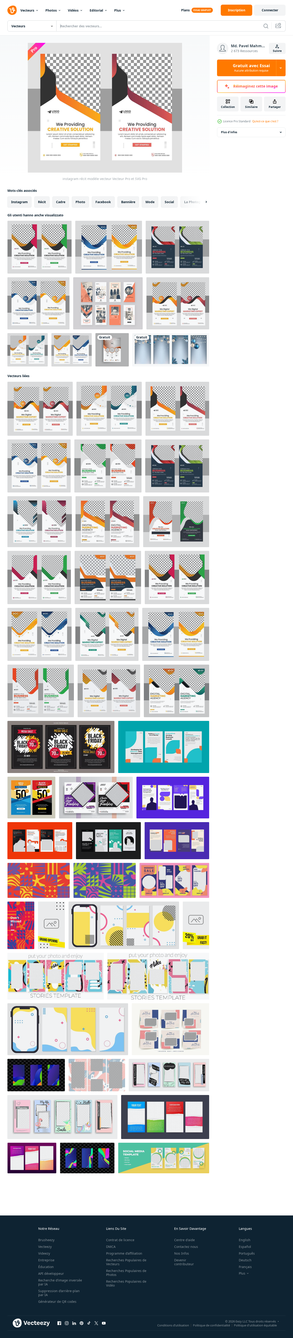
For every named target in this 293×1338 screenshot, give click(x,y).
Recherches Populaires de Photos (126, 1273)
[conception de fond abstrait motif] (104, 880)
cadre (60, 202)
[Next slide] (202, 202)
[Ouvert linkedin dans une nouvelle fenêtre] (74, 1323)
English (244, 1240)
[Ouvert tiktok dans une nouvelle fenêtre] (89, 1323)
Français (245, 1267)
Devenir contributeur (184, 1262)
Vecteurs (27, 10)
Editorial (96, 10)
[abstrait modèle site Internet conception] (38, 880)
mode (149, 202)
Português (247, 1253)
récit (42, 202)
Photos (51, 10)
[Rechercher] (266, 26)
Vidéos (73, 10)
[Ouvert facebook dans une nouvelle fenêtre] (59, 1323)
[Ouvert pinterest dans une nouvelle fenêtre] (81, 1323)
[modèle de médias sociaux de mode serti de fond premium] (170, 1029)
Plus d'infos (229, 132)
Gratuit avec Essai (251, 68)
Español (245, 1246)
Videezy (44, 1253)
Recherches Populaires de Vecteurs (126, 1262)
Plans (185, 10)
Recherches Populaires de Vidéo (126, 1283)
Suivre (277, 51)
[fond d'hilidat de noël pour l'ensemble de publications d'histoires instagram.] (170, 349)
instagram (19, 202)
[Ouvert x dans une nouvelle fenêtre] (96, 1323)
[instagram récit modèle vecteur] (39, 247)
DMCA (111, 1246)
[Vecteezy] (12, 10)
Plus (117, 10)
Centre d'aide (184, 1240)
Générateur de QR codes (57, 1301)
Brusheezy (46, 1240)
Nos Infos (181, 1253)
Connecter (270, 10)
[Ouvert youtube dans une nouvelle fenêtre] (104, 1323)
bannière (128, 202)
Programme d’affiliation (124, 1253)
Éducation (46, 1267)
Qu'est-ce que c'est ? (265, 121)
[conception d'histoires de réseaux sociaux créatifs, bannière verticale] (163, 1158)
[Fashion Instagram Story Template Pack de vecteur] (108, 303)
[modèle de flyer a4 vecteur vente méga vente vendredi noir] (60, 747)
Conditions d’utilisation (173, 1325)
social (169, 202)
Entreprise (46, 1260)
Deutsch (245, 1260)
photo (80, 202)
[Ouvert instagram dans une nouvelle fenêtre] (67, 1323)
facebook (103, 202)
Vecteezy (45, 1246)
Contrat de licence (120, 1240)
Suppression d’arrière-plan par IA (59, 1293)
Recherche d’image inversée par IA (60, 1282)
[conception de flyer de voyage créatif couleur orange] (112, 349)
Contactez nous (186, 1246)
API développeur (51, 1273)
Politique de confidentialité (211, 1325)
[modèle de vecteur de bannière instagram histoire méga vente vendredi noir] (31, 797)
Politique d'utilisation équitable (255, 1325)
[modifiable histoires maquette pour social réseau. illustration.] (169, 1075)
